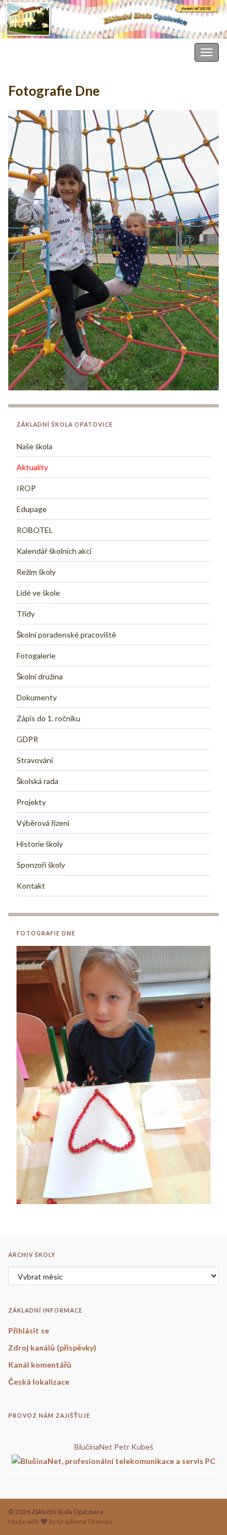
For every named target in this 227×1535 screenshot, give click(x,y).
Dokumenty (37, 697)
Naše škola (34, 446)
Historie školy (40, 843)
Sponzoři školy (41, 864)
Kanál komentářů (40, 1364)
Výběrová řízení (43, 823)
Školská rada (37, 781)
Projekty (31, 802)
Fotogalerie (36, 655)
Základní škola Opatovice (48, 52)
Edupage (32, 509)
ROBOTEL (35, 530)
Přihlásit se (28, 1330)
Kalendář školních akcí (54, 551)
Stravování (35, 760)
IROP (26, 488)
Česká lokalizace (38, 1381)
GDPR (27, 739)
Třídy (26, 613)
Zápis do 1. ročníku (48, 718)
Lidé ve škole (38, 592)
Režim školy (36, 571)
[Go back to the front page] (113, 19)
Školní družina (40, 676)
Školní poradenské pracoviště (66, 634)
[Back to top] (202, 1510)
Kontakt (31, 885)
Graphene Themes (84, 1521)
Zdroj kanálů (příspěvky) (52, 1347)
